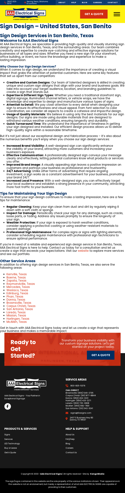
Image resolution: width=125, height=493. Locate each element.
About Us (70, 434)
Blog (68, 443)
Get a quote (94, 14)
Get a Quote (100, 355)
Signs (7, 434)
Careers (69, 448)
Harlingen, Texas (18, 319)
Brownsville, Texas (19, 303)
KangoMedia (97, 473)
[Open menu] (117, 14)
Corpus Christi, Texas (21, 306)
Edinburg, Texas (17, 293)
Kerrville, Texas (17, 274)
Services (8, 439)
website (83, 251)
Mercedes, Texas (18, 287)
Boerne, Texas (16, 277)
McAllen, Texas (17, 322)
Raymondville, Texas (21, 284)
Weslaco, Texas (17, 290)
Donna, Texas (16, 300)
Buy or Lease (10, 448)
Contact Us (71, 452)
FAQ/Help (70, 439)
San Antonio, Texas (20, 309)
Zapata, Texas (16, 281)
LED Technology (12, 443)
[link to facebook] (7, 406)
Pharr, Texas (15, 297)
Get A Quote (10, 452)
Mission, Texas (16, 315)
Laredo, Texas (16, 312)
